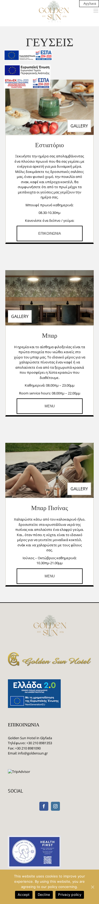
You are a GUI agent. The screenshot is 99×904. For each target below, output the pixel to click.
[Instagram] (55, 806)
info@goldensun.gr (33, 753)
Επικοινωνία (49, 233)
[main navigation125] (28, 55)
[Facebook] (43, 806)
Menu (50, 406)
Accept (24, 894)
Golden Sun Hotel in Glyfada (30, 738)
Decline (44, 894)
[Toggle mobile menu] (96, 10)
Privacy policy (69, 894)
